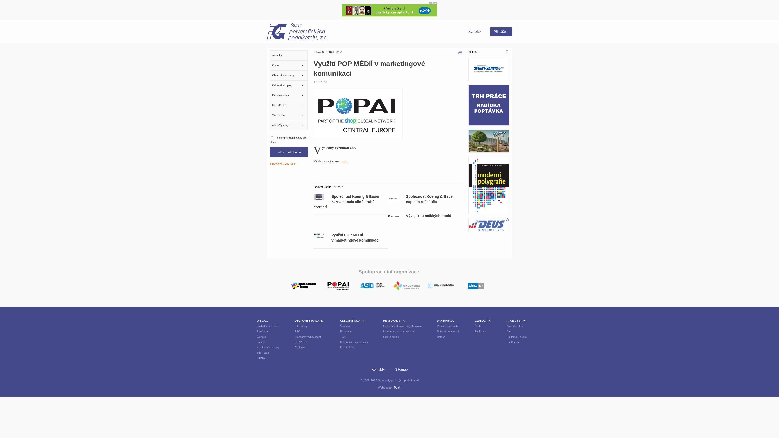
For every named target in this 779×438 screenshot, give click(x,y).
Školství (345, 326)
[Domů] (328, 32)
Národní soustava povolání (399, 331)
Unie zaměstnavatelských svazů (402, 326)
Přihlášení (501, 31)
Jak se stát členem (289, 152)
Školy (478, 326)
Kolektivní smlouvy (268, 347)
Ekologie (300, 347)
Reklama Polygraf (517, 336)
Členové (261, 336)
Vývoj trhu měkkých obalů (428, 216)
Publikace (480, 331)
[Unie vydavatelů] (441, 285)
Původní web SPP (283, 164)
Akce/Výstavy (517, 320)
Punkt (397, 387)
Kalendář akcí (515, 326)
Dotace (441, 336)
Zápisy (261, 342)
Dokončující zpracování (354, 342)
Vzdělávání (483, 320)
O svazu (319, 51)
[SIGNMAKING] (407, 286)
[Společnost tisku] (304, 285)
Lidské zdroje (391, 336)
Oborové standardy (310, 320)
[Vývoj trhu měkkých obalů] (393, 216)
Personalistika (394, 320)
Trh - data (335, 51)
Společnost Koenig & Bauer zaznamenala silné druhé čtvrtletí (347, 201)
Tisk (342, 336)
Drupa (510, 331)
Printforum (513, 342)
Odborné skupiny (353, 320)
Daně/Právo (445, 320)
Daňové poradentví (448, 331)
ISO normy (301, 326)
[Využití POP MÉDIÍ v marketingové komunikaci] (319, 235)
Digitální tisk (347, 347)
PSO (297, 331)
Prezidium (263, 331)
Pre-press (346, 331)
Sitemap (401, 369)
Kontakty (474, 31)
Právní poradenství (448, 326)
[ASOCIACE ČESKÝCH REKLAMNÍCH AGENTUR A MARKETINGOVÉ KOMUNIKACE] (475, 285)
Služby (261, 358)
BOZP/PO (301, 342)
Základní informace (268, 326)
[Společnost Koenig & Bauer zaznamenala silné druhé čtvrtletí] (319, 196)
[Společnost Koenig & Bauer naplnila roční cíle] (393, 198)
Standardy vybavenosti (308, 336)
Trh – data (263, 352)
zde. (345, 161)
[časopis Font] (389, 10)
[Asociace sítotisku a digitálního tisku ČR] (372, 286)
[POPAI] (338, 285)
